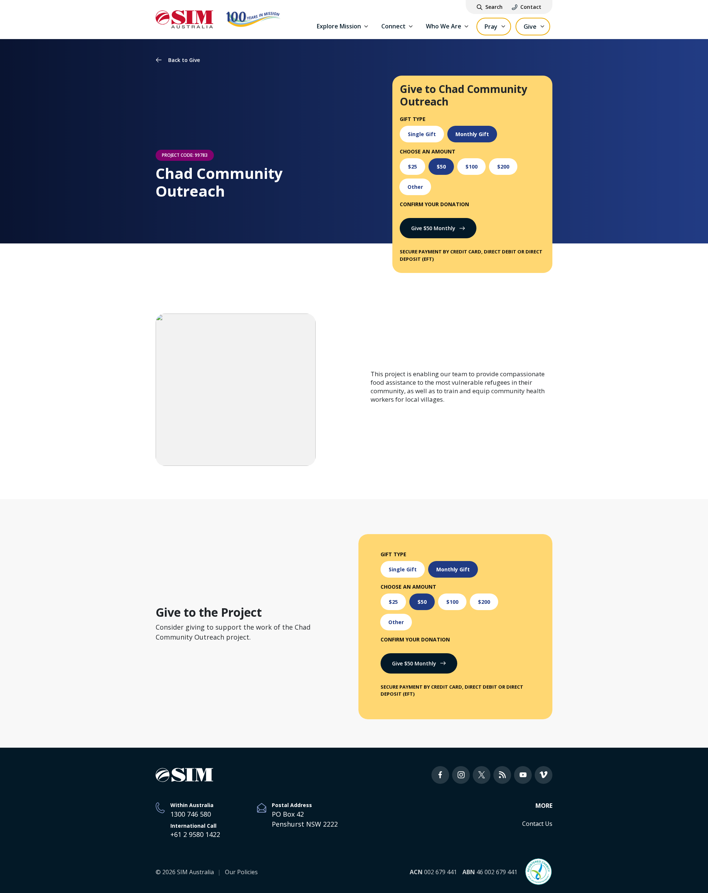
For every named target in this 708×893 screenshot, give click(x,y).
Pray (491, 27)
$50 (441, 166)
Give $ (433, 228)
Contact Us (537, 824)
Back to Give (184, 59)
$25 (412, 166)
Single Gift (422, 134)
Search (494, 7)
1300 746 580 (190, 814)
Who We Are (443, 26)
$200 (503, 166)
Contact (530, 7)
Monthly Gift (472, 134)
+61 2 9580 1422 (195, 834)
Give (530, 27)
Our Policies (241, 872)
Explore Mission (339, 26)
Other (415, 186)
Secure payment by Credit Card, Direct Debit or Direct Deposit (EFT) (471, 255)
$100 (471, 166)
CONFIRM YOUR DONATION (434, 204)
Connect (393, 26)
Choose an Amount (427, 151)
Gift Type (413, 118)
